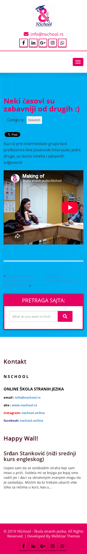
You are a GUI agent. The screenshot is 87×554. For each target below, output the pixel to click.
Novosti (34, 120)
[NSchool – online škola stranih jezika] (43, 14)
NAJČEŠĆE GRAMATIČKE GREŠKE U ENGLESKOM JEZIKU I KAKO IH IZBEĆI (40, 281)
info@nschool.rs (47, 34)
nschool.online (33, 413)
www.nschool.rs (24, 405)
